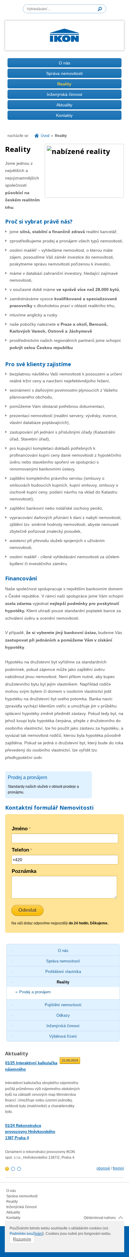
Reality (64, 84)
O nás (64, 63)
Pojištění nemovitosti (63, 1005)
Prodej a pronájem (35, 992)
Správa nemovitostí (64, 73)
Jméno (21, 829)
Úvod (45, 136)
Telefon (22, 850)
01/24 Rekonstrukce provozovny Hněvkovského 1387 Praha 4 (30, 1131)
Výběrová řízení (63, 1036)
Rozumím (22, 1239)
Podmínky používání (26, 1234)
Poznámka (24, 871)
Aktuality (64, 104)
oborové (103, 1168)
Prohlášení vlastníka (63, 971)
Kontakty (64, 115)
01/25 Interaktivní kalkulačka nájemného (31, 1066)
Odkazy (63, 1015)
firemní (118, 1168)
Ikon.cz (64, 37)
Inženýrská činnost (64, 94)
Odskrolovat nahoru (100, 1218)
